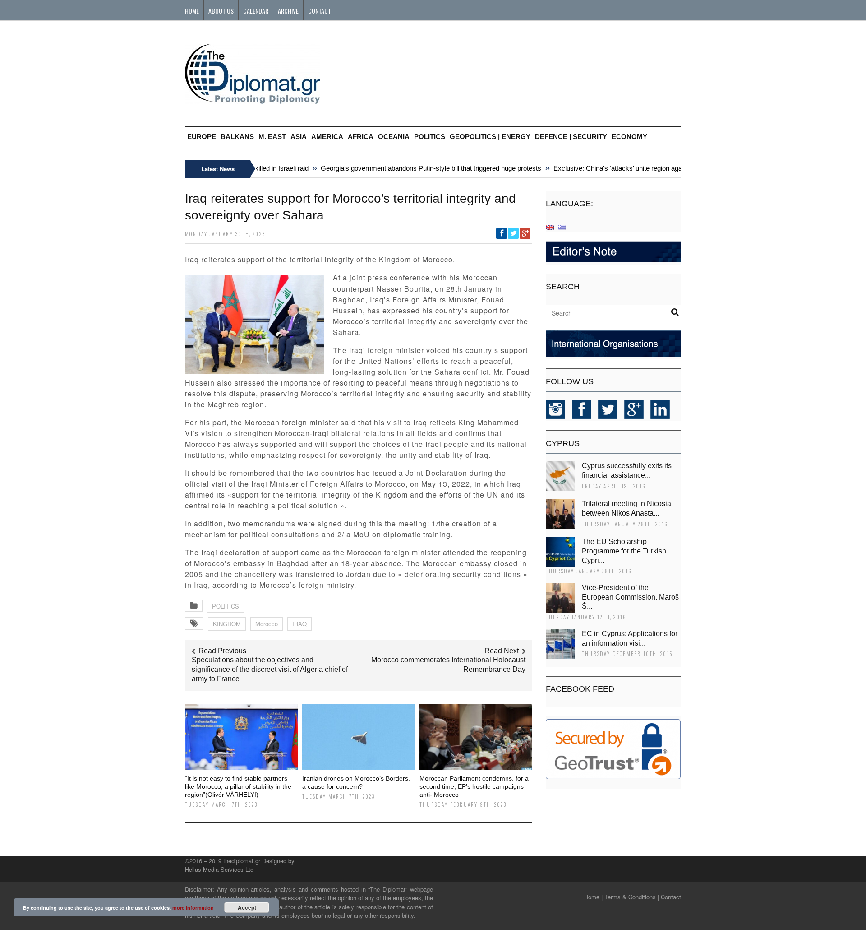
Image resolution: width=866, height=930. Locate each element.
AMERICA (327, 136)
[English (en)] (550, 227)
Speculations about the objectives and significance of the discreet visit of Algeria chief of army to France (270, 669)
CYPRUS (563, 443)
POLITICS (429, 136)
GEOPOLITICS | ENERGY (490, 136)
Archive (288, 10)
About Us (221, 10)
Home (192, 10)
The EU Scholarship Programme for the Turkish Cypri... (624, 551)
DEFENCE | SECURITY (571, 136)
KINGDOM (227, 623)
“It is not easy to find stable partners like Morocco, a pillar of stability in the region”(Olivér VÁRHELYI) (238, 786)
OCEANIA (394, 136)
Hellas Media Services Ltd (219, 869)
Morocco (266, 623)
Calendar (255, 10)
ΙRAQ (299, 623)
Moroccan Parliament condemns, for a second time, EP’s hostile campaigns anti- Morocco (474, 786)
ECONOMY (629, 136)
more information (193, 907)
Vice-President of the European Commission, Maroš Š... (630, 597)
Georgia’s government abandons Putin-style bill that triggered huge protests (419, 168)
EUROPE (201, 136)
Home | (593, 897)
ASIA (298, 136)
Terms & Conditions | (631, 897)
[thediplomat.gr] (252, 100)
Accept (247, 907)
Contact (319, 10)
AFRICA (360, 136)
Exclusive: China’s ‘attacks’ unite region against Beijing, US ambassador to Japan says (669, 168)
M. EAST (272, 136)
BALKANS (237, 136)
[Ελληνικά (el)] (562, 227)
